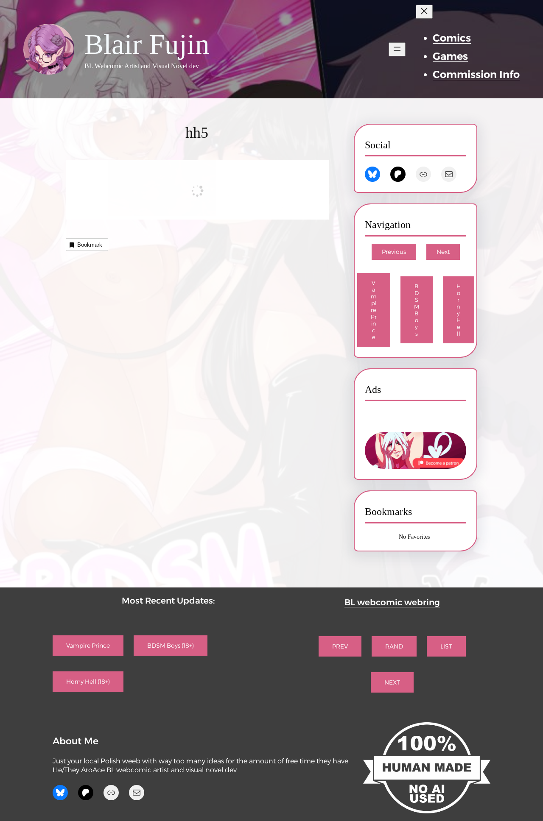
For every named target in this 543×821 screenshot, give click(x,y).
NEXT (392, 682)
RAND (394, 646)
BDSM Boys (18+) (170, 645)
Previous (394, 252)
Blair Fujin (147, 44)
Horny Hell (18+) (88, 681)
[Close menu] (424, 12)
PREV (340, 646)
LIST (446, 646)
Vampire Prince (374, 309)
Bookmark (89, 245)
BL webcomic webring (392, 602)
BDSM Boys (416, 310)
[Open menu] (397, 49)
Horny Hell (458, 310)
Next (443, 252)
